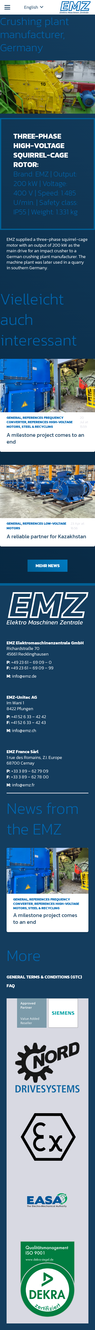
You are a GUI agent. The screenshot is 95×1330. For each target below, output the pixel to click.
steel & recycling (37, 426)
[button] (7, 7)
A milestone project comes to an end (45, 438)
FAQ (11, 985)
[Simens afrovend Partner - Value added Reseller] (47, 1013)
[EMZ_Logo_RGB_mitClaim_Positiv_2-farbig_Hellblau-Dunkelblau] (75, 7)
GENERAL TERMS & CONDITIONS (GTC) (44, 977)
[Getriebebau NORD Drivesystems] (47, 1067)
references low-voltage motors (36, 525)
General (14, 417)
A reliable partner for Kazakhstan (46, 536)
